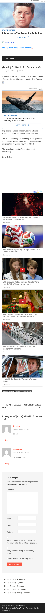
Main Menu (10, 58)
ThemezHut (6, 610)
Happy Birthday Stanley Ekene (16, 579)
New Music (27, 391)
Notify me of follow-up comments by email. (20, 552)
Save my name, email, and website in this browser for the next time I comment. (22, 541)
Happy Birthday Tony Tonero (15, 589)
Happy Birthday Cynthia (13, 583)
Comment (11, 490)
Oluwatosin (17, 449)
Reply (7, 440)
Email (9, 525)
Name (9, 519)
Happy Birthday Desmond (14, 586)
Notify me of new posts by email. (20, 558)
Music (18, 391)
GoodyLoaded (20, 606)
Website (10, 532)
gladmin (20, 71)
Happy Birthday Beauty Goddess (17, 593)
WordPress (20, 608)
